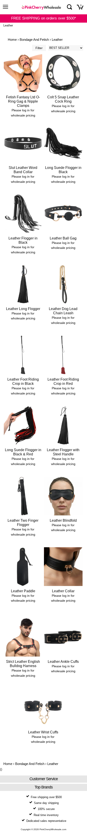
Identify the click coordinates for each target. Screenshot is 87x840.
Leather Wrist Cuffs (43, 732)
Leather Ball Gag (63, 238)
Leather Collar (63, 591)
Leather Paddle (23, 591)
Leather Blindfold (63, 520)
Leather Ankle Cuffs (63, 661)
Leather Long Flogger (23, 309)
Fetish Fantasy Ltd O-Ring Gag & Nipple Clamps (23, 101)
